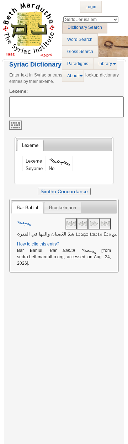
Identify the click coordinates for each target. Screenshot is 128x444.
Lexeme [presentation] (30, 145)
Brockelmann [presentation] (62, 207)
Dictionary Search (85, 27)
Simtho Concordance (64, 191)
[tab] (30, 145)
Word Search (79, 39)
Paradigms (77, 63)
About (73, 75)
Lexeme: (18, 91)
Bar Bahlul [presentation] (27, 207)
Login (90, 6)
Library (105, 63)
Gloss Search (80, 51)
